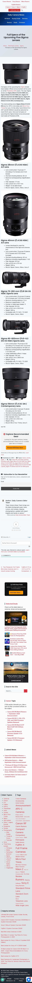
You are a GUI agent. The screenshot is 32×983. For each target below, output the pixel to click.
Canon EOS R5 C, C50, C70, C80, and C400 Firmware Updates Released (16, 720)
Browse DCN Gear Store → (16, 447)
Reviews (24, 18)
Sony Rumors (16, 1)
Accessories (20, 801)
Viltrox (8, 866)
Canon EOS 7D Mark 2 (20, 818)
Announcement (23, 805)
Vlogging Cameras (20, 903)
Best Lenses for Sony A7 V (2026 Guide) (13, 945)
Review (19, 876)
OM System (7, 820)
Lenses (28, 458)
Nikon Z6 (26, 869)
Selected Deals (12, 604)
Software (18, 883)
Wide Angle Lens (22, 905)
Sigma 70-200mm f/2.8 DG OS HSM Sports (17, 466)
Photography (8, 830)
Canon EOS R (19, 820)
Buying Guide (16, 18)
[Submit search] (25, 690)
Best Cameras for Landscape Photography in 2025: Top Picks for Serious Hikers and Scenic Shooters (15, 961)
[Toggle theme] (22, 10)
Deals (15, 22)
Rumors (9, 22)
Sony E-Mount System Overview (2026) (13, 925)
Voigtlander (9, 868)
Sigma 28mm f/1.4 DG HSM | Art (18, 461)
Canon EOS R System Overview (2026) (13, 920)
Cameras (6, 798)
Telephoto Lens (22, 901)
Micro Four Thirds (21, 860)
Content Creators (19, 837)
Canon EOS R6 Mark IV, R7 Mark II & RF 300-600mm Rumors (15, 727)
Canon (8, 7)
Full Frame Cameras (23, 459)
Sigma (23, 87)
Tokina (8, 860)
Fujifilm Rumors (16, 4)
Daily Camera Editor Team (23, 515)
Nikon (18, 7)
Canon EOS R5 (26, 820)
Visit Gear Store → (16, 592)
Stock (17, 898)
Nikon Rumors (25, 1)
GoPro (6, 806)
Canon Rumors (7, 1)
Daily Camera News (16, 15)
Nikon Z (19, 869)
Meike (8, 850)
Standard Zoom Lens (22, 895)
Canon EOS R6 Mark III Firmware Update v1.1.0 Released (14, 733)
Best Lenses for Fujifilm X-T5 (10, 956)
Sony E (25, 883)
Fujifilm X (20, 845)
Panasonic (7, 826)
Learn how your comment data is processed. (15, 550)
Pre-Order (26, 874)
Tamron (8, 858)
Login (29, 537)
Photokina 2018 (11, 91)
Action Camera (20, 803)
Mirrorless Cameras (21, 864)
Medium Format (20, 856)
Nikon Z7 (18, 872)
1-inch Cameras (21, 799)
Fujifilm (24, 7)
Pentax (6, 828)
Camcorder (27, 816)
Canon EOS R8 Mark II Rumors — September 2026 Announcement (16, 714)
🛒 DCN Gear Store (14, 10)
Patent (22, 872)
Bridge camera (19, 814)
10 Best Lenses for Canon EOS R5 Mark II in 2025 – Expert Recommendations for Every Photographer (15, 951)
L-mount (18, 854)
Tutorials (9, 840)
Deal (25, 837)
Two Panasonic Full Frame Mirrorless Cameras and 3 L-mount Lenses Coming (10, 569)
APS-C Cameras (20, 810)
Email (2, 481)
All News (7, 18)
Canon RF (14, 459)
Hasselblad (7, 808)
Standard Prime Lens (23, 889)
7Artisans (9, 848)
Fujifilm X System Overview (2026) (11, 928)
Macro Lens (23, 854)
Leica (5, 810)
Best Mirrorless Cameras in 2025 (11, 932)
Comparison (20, 835)
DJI (5, 802)
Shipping (27, 880)
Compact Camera (20, 831)
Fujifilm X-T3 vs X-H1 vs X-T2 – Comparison (26, 569)
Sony (13, 7)
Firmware (22, 22)
